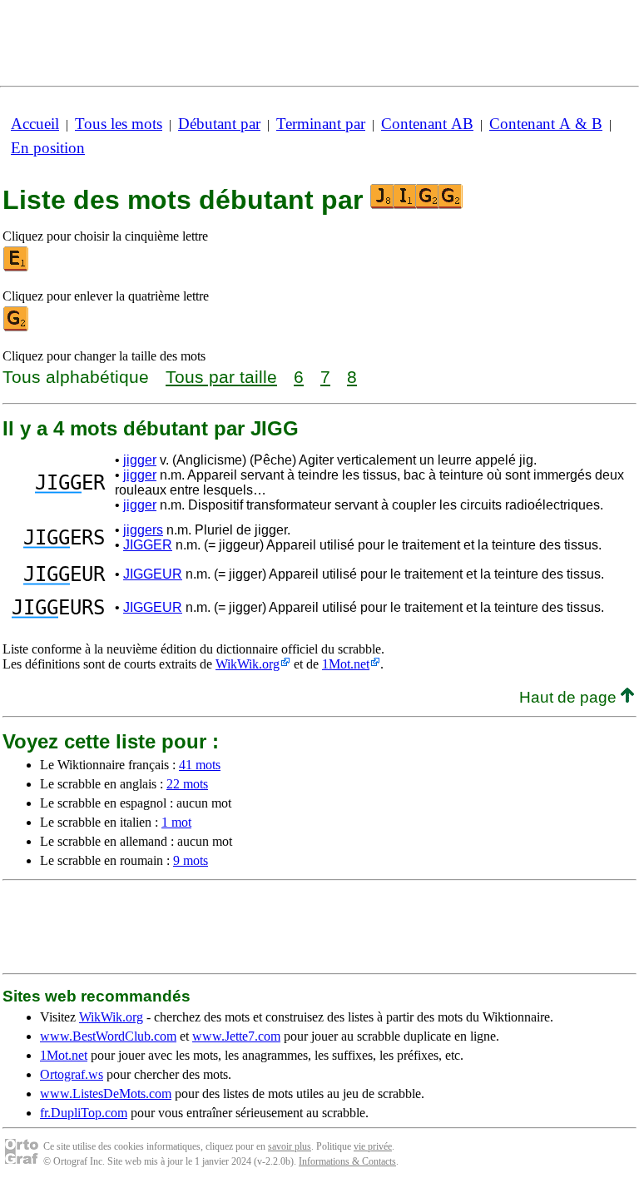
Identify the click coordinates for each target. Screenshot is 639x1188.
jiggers (143, 530)
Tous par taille (221, 376)
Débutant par (219, 123)
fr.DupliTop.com (83, 1113)
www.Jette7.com (236, 1036)
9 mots (190, 860)
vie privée (373, 1146)
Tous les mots (118, 123)
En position (48, 148)
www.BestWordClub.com (108, 1036)
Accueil (35, 123)
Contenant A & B (545, 123)
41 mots (199, 765)
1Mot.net (345, 664)
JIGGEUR (152, 574)
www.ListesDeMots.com (105, 1093)
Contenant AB (427, 123)
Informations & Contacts (347, 1161)
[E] (16, 268)
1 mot (176, 822)
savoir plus (289, 1146)
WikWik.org (247, 664)
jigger (139, 460)
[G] (16, 328)
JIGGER (147, 545)
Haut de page (570, 697)
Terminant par (320, 123)
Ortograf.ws (71, 1074)
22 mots (187, 784)
